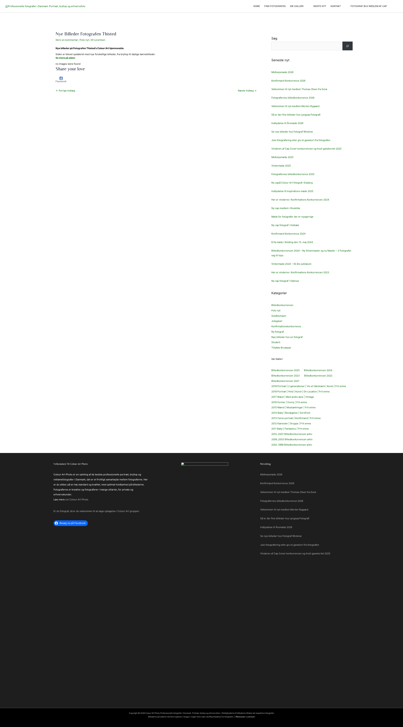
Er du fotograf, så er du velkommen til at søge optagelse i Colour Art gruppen (96, 511)
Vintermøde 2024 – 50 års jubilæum (291, 263)
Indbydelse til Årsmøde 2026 (287, 123)
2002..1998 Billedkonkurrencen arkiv (291, 444)
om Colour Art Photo (76, 499)
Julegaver (276, 321)
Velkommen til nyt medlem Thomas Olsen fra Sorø (299, 89)
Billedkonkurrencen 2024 (318, 370)
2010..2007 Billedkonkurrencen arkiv (291, 434)
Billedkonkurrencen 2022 (318, 375)
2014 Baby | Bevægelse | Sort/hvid (290, 412)
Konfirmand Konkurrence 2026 (288, 80)
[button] (305, 6)
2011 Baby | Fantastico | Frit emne (290, 428)
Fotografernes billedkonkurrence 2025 (292, 174)
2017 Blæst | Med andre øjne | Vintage (292, 396)
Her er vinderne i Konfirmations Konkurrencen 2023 (300, 272)
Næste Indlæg (247, 90)
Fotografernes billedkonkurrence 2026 (292, 97)
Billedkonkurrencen (282, 305)
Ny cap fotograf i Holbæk (285, 225)
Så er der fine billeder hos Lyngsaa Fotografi (296, 114)
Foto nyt (84, 39)
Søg (274, 38)
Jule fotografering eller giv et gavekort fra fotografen (300, 140)
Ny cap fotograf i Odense (285, 280)
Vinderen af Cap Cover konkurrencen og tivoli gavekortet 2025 (306, 148)
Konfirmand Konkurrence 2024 (288, 233)
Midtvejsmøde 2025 (282, 157)
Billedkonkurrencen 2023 (285, 375)
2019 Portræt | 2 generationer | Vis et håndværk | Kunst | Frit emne (308, 386)
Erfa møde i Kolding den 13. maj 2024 (292, 242)
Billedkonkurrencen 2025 (285, 370)
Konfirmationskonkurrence (286, 326)
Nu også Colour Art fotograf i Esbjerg (292, 182)
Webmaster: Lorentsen (245, 717)
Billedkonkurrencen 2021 (285, 380)
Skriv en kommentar (67, 39)
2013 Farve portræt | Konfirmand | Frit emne (296, 418)
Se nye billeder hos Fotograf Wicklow (292, 131)
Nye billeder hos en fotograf (287, 337)
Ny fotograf (277, 331)
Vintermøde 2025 (281, 165)
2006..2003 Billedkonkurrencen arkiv (291, 439)
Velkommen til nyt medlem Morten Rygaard (295, 106)
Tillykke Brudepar (281, 347)
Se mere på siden (65, 57)
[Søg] (347, 46)
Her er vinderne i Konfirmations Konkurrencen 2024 (300, 199)
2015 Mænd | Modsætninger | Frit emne (293, 407)
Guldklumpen (278, 315)
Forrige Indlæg (65, 90)
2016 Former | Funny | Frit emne (289, 402)
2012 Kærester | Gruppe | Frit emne (291, 423)
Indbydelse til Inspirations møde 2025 (292, 191)
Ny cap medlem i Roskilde (285, 208)
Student (275, 342)
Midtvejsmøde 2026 (282, 72)
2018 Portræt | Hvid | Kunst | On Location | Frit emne (300, 391)
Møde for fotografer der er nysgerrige (292, 216)
